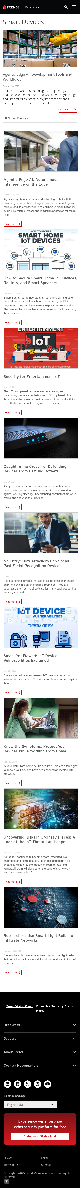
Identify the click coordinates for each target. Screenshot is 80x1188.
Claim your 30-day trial (33, 1135)
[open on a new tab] (27, 1084)
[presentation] (41, 151)
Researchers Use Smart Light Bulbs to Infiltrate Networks (38, 938)
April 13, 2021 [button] (10, 387)
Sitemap (46, 1164)
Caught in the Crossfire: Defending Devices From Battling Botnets (35, 468)
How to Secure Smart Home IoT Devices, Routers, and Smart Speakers (41, 280)
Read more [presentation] (11, 224)
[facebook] (17, 1084)
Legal (44, 1158)
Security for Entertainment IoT (32, 376)
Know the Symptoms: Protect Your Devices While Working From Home (35, 748)
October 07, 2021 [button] (12, 293)
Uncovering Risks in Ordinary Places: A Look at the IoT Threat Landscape (39, 839)
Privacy (8, 1158)
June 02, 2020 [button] (10, 576)
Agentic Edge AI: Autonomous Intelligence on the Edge (31, 182)
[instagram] (37, 1084)
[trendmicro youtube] (47, 1084)
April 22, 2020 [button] (10, 761)
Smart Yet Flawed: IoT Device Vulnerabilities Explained (30, 658)
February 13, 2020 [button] (12, 852)
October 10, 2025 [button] (12, 194)
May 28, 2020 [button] (10, 670)
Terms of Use (12, 1164)
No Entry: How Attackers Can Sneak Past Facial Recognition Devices (36, 563)
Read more (66, 108)
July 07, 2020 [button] (9, 481)
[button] (30, 1104)
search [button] (66, 7)
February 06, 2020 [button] (12, 950)
